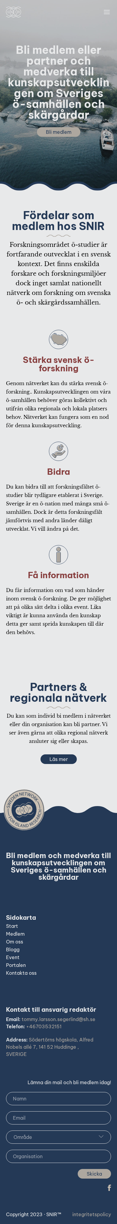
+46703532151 (44, 1026)
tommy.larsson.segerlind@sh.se (58, 1019)
